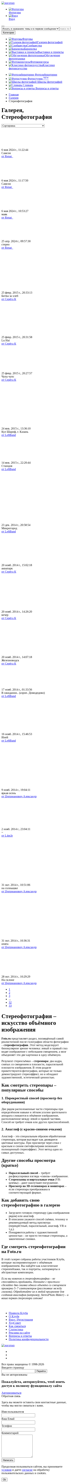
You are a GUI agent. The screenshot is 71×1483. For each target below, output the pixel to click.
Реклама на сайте (19, 1332)
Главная (14, 94)
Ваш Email (7, 1418)
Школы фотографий (49, 81)
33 (10, 1005)
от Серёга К (8, 299)
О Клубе (14, 1316)
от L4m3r (7, 835)
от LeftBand (8, 435)
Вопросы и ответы (47, 88)
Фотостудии (38, 78)
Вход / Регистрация (21, 1319)
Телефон (6, 1425)
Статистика (16, 1329)
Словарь (27, 85)
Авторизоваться (11, 1392)
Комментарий (10, 1432)
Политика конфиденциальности (29, 1339)
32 (10, 1002)
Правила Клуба (18, 1313)
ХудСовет (15, 1322)
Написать (8, 1460)
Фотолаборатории (45, 74)
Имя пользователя (12, 1411)
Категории (8, 32)
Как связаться (17, 1326)
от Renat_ (7, 156)
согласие (27, 1469)
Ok (4, 1479)
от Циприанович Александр (19, 796)
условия (6, 1469)
